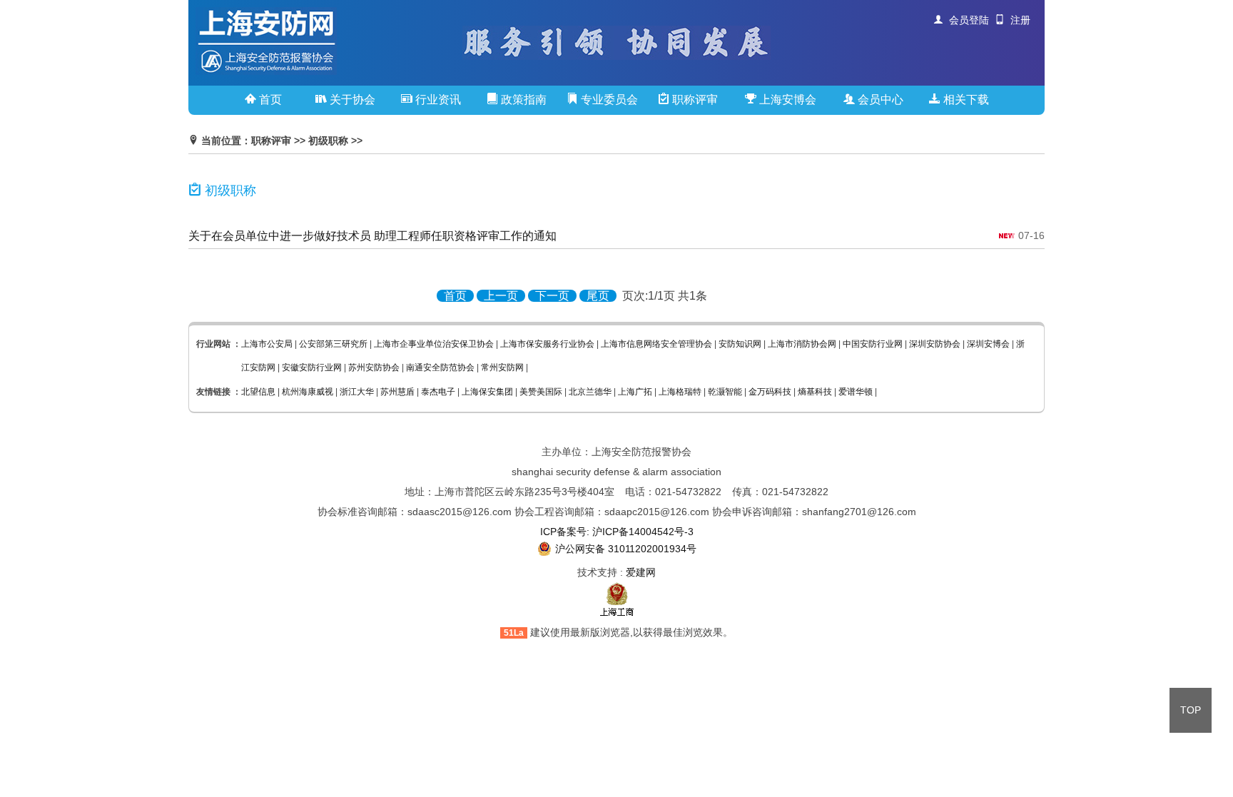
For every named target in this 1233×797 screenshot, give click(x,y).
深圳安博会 (988, 344)
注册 (1017, 20)
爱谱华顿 (855, 392)
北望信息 (258, 392)
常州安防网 (502, 367)
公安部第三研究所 (333, 344)
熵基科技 (815, 392)
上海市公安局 (267, 344)
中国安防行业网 (873, 344)
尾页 (598, 296)
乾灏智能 (725, 392)
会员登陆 (966, 20)
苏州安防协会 (374, 367)
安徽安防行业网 (312, 367)
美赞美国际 (540, 392)
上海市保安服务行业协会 (547, 344)
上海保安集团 (487, 392)
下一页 (552, 296)
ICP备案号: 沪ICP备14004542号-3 (617, 531)
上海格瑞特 (680, 392)
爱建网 (641, 572)
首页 (455, 296)
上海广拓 (635, 392)
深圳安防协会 (934, 344)
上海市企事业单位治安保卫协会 (434, 344)
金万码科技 (770, 392)
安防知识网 (740, 344)
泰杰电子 (438, 392)
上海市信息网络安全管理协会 (656, 344)
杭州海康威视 (307, 392)
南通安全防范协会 (440, 367)
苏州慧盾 (397, 392)
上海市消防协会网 (802, 344)
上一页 (501, 296)
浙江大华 (357, 392)
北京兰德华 (590, 392)
